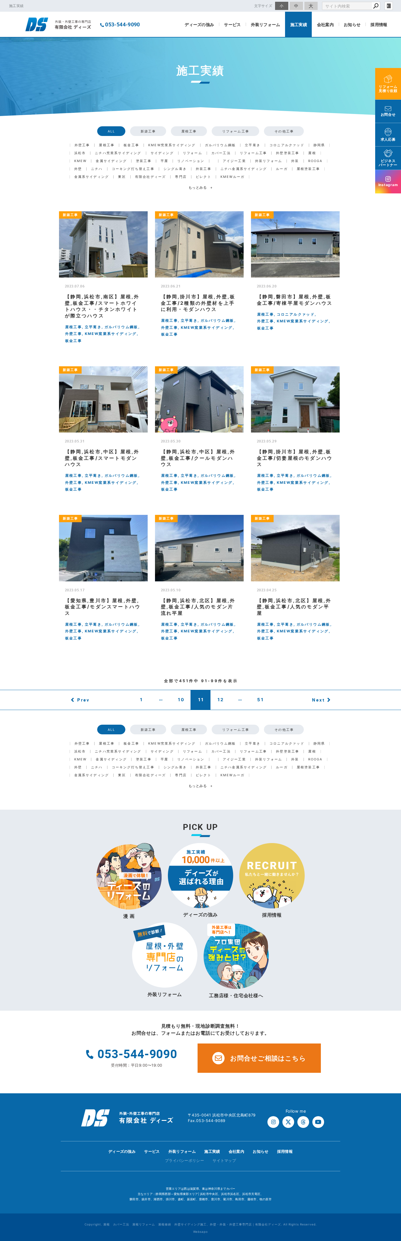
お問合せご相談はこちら (268, 1058)
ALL (111, 131)
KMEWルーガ (232, 176)
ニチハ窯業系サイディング (118, 153)
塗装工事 (143, 161)
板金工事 (131, 145)
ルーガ (282, 169)
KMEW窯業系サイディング (172, 145)
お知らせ (352, 24)
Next (318, 700)
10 (181, 699)
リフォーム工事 (235, 131)
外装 (295, 161)
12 (221, 699)
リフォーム (192, 153)
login (389, 6)
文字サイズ (263, 6)
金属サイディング (111, 161)
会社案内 (325, 24)
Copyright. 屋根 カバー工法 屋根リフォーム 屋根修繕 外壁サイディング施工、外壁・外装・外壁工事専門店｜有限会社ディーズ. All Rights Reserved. (201, 1224)
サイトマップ (224, 1160)
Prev (83, 700)
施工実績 (298, 24)
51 (260, 699)
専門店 (181, 176)
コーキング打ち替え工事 (133, 169)
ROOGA (315, 161)
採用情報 (378, 24)
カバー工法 (221, 153)
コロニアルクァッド (286, 145)
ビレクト (203, 176)
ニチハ (97, 169)
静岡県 (319, 145)
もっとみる (200, 187)
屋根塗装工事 (308, 169)
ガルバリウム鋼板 (220, 145)
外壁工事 (82, 145)
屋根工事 (189, 131)
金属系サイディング (91, 176)
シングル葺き (175, 169)
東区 (122, 176)
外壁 (78, 169)
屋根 (312, 153)
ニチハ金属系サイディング (243, 169)
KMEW (80, 161)
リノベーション (190, 161)
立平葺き (252, 145)
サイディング (162, 153)
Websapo (200, 1231)
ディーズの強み (199, 24)
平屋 (164, 161)
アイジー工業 (234, 161)
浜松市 (80, 153)
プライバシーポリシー (184, 1160)
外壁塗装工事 (287, 153)
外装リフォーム (265, 24)
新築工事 (148, 131)
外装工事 (203, 169)
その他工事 (284, 131)
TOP (386, 1153)
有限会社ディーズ (150, 176)
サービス (232, 24)
